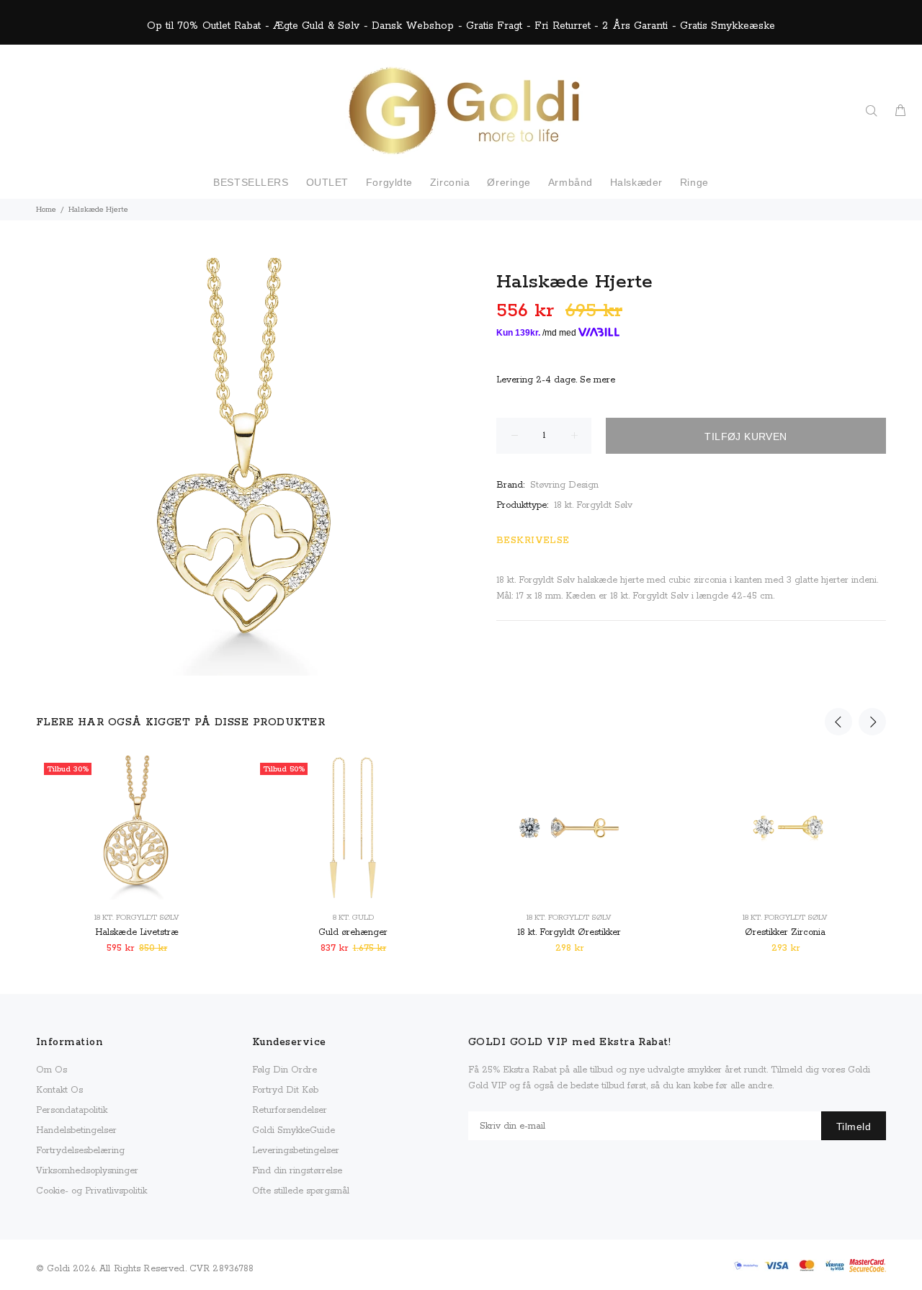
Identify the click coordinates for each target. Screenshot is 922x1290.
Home (46, 210)
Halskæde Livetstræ (137, 932)
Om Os (51, 1070)
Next (872, 721)
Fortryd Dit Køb (285, 1090)
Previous (838, 721)
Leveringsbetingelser (295, 1150)
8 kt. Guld (353, 918)
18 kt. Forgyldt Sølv (593, 505)
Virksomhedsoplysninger (87, 1170)
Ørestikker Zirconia (785, 932)
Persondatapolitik (71, 1110)
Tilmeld (853, 1126)
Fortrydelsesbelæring (80, 1150)
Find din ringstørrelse (297, 1170)
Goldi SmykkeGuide (293, 1130)
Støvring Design (564, 485)
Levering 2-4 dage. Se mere (555, 380)
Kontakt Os (59, 1090)
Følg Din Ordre (284, 1070)
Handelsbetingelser (76, 1130)
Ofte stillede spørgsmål (300, 1191)
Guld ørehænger (353, 932)
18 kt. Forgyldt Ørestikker (569, 932)
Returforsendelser (289, 1110)
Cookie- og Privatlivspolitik (91, 1191)
